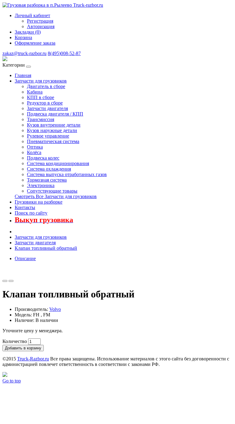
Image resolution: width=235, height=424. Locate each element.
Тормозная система (47, 180)
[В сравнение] (11, 281)
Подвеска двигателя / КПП (55, 113)
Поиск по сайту (31, 213)
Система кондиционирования (58, 163)
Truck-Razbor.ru (33, 358)
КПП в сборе (40, 97)
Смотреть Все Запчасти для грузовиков (56, 196)
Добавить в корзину (23, 348)
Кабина (35, 91)
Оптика (35, 146)
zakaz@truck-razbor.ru (24, 53)
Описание (25, 258)
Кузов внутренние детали (53, 124)
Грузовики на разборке (38, 202)
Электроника (40, 185)
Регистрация (40, 21)
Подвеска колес (43, 157)
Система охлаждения (49, 168)
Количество (14, 341)
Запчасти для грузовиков (41, 80)
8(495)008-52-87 (64, 53)
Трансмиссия (40, 119)
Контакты (25, 207)
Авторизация (40, 26)
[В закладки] (4, 281)
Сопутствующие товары (52, 191)
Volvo (55, 309)
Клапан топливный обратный (46, 248)
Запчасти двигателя (47, 108)
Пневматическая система (53, 141)
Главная (23, 75)
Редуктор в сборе (45, 102)
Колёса (34, 152)
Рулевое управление (48, 135)
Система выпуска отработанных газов (67, 174)
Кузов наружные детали (52, 130)
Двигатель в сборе (46, 86)
